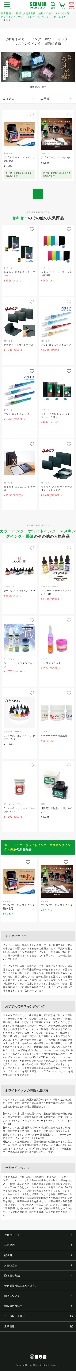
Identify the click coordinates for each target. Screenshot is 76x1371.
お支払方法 (10, 1265)
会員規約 (9, 1245)
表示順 (45, 98)
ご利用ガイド (12, 1235)
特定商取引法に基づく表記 (19, 1285)
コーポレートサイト (16, 1316)
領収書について (13, 1306)
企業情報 (9, 1326)
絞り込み (9, 98)
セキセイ (20, 218)
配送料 (8, 1255)
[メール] (72, 5)
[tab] (19, 99)
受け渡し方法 (12, 1275)
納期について (12, 1295)
